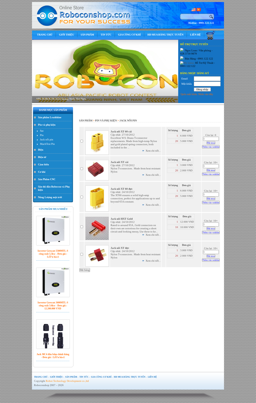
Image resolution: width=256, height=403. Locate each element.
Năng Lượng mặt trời (50, 197)
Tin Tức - (84, 377)
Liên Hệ (195, 34)
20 (176, 141)
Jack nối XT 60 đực (122, 188)
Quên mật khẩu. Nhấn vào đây (197, 94)
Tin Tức (106, 34)
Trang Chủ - (41, 377)
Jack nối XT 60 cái (121, 131)
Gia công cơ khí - (102, 377)
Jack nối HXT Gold (122, 218)
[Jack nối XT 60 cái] (97, 153)
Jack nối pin (46, 139)
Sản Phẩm (87, 34)
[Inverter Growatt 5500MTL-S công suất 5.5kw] (53, 230)
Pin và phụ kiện (46, 124)
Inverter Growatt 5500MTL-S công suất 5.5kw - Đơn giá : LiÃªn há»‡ (53, 253)
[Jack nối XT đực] (97, 265)
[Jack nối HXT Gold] (97, 239)
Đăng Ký (203, 73)
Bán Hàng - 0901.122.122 (198, 58)
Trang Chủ (44, 34)
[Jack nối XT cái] (97, 179)
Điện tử (42, 157)
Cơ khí (41, 171)
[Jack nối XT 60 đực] (97, 210)
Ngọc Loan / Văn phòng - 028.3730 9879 (196, 52)
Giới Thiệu (66, 34)
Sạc (42, 130)
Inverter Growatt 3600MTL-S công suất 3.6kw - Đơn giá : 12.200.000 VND (53, 305)
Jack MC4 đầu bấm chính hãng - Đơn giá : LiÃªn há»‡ (53, 356)
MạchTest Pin (47, 143)
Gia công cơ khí (129, 34)
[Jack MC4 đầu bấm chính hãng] (53, 334)
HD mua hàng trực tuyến (165, 34)
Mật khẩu (186, 83)
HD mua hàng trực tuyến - (130, 377)
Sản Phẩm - (71, 377)
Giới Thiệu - (57, 377)
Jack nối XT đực (120, 247)
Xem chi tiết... (153, 150)
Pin (42, 135)
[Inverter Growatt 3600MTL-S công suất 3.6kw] (53, 282)
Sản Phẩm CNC (46, 179)
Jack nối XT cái (119, 162)
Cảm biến (43, 164)
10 (176, 227)
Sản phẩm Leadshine (49, 117)
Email (184, 78)
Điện (40, 149)
